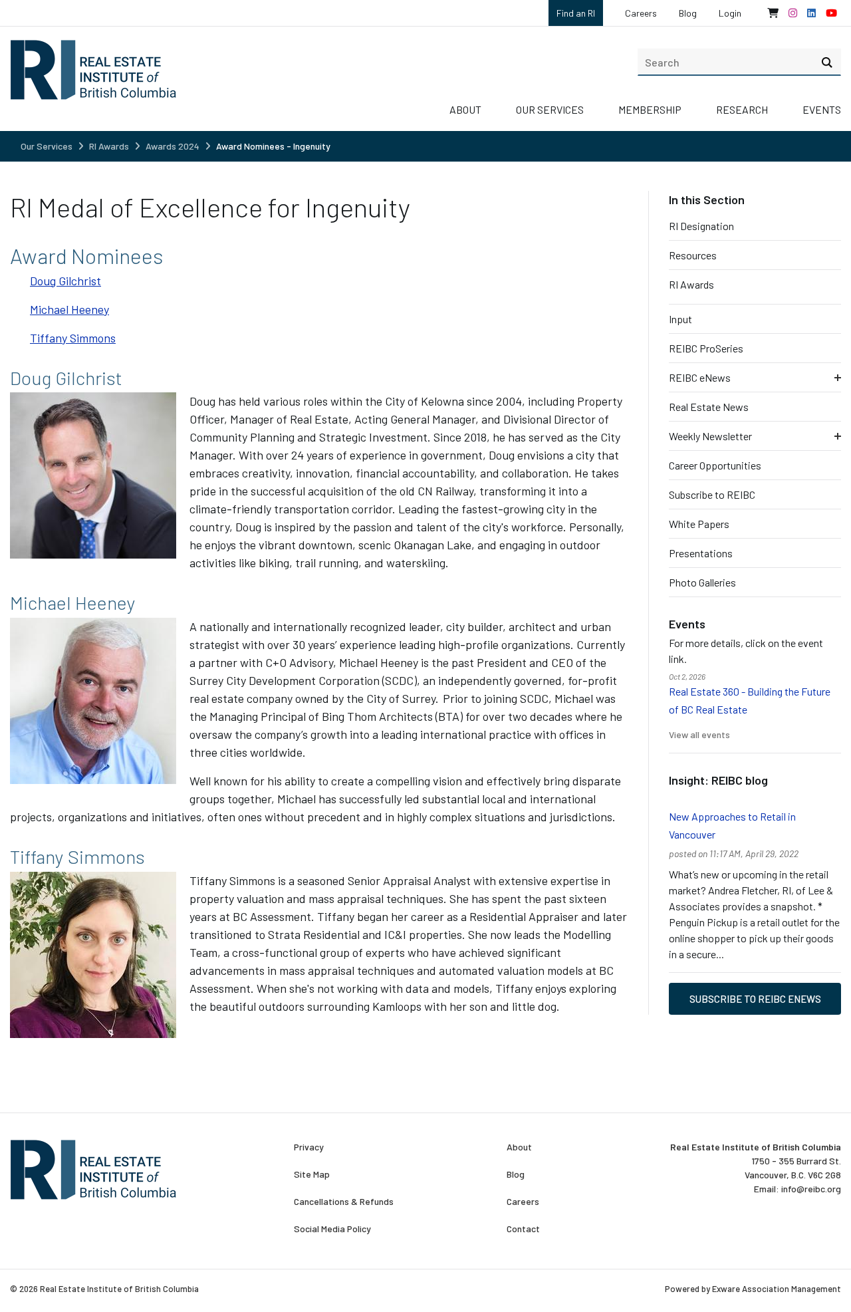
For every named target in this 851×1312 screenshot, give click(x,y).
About (465, 109)
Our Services (550, 109)
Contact (523, 1229)
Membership (649, 109)
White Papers (699, 523)
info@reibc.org (811, 1188)
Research (742, 109)
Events (821, 109)
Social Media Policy (332, 1229)
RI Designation (701, 225)
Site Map (312, 1174)
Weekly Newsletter (710, 436)
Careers (641, 13)
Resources (693, 255)
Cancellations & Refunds (344, 1201)
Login (730, 13)
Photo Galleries (702, 582)
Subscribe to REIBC (712, 494)
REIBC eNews (700, 377)
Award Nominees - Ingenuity (273, 146)
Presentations (701, 553)
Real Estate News (709, 406)
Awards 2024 (172, 146)
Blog (688, 13)
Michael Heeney (69, 309)
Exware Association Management (776, 1288)
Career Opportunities (715, 465)
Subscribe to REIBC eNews (755, 999)
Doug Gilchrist (65, 280)
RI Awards (109, 146)
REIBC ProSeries (706, 348)
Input (680, 319)
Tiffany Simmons (73, 337)
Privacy (309, 1147)
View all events (699, 734)
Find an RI (575, 13)
